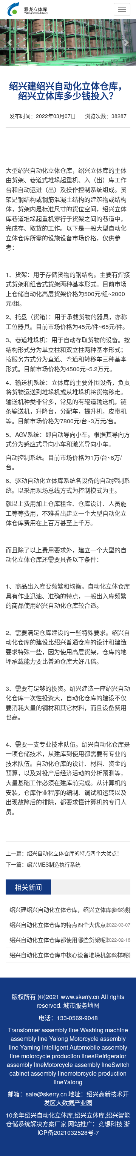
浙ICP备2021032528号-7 (83, 1128)
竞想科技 (110, 1123)
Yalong (59, 1038)
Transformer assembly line (43, 1029)
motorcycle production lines (57, 1055)
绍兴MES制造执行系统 (53, 864)
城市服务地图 (81, 1005)
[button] (10, 42)
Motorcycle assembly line (77, 1064)
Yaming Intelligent (44, 1047)
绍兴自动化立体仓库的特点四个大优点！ (74, 853)
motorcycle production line (90, 1077)
